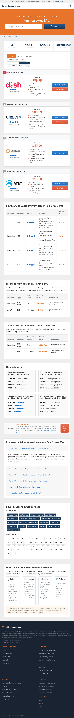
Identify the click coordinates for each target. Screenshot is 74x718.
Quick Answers (13, 59)
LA (31, 542)
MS (61, 542)
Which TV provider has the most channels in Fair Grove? (29, 475)
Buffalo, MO (56, 519)
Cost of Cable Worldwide (46, 686)
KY (26, 542)
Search (56, 26)
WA (56, 549)
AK (13, 538)
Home (5, 37)
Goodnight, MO (12, 515)
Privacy (4, 642)
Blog (40, 707)
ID (64, 538)
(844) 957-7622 (60, 184)
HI (60, 538)
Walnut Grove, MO (13, 530)
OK (62, 546)
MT (14, 546)
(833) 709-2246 (60, 117)
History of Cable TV (45, 689)
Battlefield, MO (32, 526)
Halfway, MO (46, 519)
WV (61, 549)
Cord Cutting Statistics (45, 693)
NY (43, 546)
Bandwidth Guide (7, 693)
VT (46, 549)
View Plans (60, 89)
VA (51, 549)
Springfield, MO (50, 515)
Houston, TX (6, 657)
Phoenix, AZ (5, 663)
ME (36, 542)
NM (38, 546)
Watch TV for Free (44, 674)
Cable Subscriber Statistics (47, 683)
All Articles (42, 667)
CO (32, 538)
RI (18, 549)
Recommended (24, 63)
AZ (18, 538)
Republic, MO (44, 522)
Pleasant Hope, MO (37, 515)
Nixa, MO (43, 526)
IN (12, 542)
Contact (41, 703)
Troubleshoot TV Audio (9, 696)
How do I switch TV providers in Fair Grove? (25, 493)
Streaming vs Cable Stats (46, 653)
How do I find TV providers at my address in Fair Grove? (29, 448)
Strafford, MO (24, 515)
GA (55, 538)
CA (27, 538)
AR (23, 538)
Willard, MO (23, 519)
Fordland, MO (11, 526)
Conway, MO (55, 522)
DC (46, 538)
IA (17, 542)
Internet (20, 56)
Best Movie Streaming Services (48, 650)
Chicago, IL (5, 650)
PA (13, 549)
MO (9, 546)
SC (22, 549)
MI (50, 542)
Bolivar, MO (23, 522)
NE (19, 546)
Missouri (11, 37)
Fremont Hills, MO (53, 526)
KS (21, 542)
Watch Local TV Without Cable (11, 683)
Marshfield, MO (12, 519)
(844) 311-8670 (60, 85)
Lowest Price (12, 66)
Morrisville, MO (12, 522)
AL (8, 538)
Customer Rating (24, 66)
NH (28, 546)
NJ (33, 546)
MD (41, 542)
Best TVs (5, 686)
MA (46, 542)
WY (13, 553)
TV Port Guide (6, 699)
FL (51, 538)
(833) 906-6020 (60, 153)
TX (37, 549)
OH (58, 546)
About (40, 700)
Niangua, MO (33, 522)
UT (41, 549)
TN (32, 549)
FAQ (23, 59)
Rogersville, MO (34, 519)
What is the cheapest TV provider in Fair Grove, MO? (28, 469)
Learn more (60, 1)
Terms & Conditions (12, 642)
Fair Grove (19, 37)
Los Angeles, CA (7, 653)
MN (56, 542)
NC (48, 546)
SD (27, 549)
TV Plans (11, 56)
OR (8, 549)
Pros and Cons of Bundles (47, 660)
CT (37, 538)
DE (41, 538)
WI (8, 553)
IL (8, 542)
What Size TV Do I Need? (10, 689)
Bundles (29, 56)
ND (53, 546)
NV (23, 546)
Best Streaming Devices (46, 657)
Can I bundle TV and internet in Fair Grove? (24, 487)
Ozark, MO (21, 526)
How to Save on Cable (45, 671)
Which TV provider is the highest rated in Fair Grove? (28, 481)
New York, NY (6, 660)
